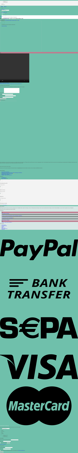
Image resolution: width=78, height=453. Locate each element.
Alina (18, 20)
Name (1, 94)
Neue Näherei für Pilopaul (5, 213)
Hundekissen (3, 177)
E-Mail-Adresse (2, 95)
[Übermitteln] (2, 429)
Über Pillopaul (3, 431)
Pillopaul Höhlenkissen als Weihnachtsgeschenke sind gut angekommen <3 (11, 83)
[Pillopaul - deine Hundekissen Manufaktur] (3, 6)
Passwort (1, 441)
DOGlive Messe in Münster (5, 174)
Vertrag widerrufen (4, 225)
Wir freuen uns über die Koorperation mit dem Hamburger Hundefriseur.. (12, 172)
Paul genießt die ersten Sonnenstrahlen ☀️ (8, 173)
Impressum (3, 229)
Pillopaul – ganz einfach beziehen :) (7, 222)
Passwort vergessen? (3, 444)
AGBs (2, 227)
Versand (3, 226)
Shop (2, 12)
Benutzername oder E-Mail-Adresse (5, 439)
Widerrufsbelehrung (4, 228)
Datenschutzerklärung (21, 450)
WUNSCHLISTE (3, 4)
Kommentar (2, 92)
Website (1, 97)
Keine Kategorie (1, 16)
